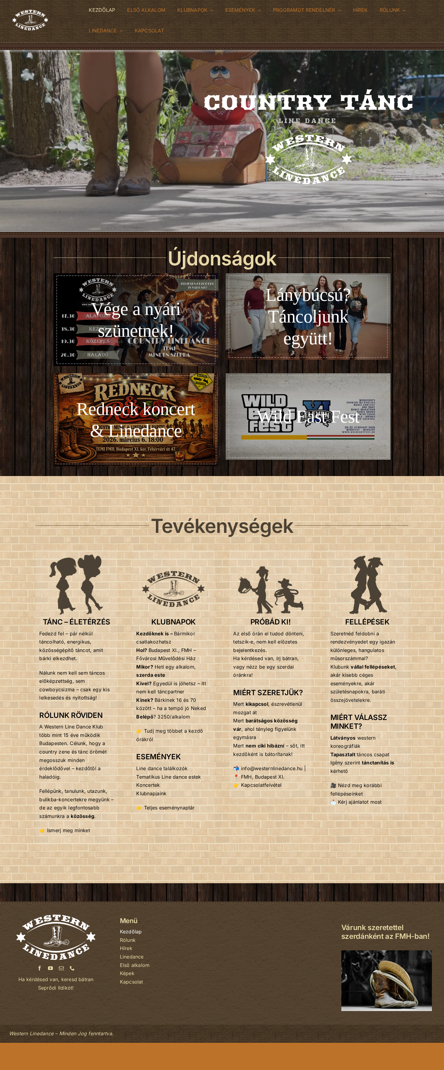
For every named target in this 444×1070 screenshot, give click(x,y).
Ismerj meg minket (68, 830)
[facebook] (39, 968)
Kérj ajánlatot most (360, 802)
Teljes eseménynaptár (169, 808)
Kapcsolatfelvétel (261, 785)
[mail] (61, 968)
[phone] (72, 968)
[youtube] (50, 968)
